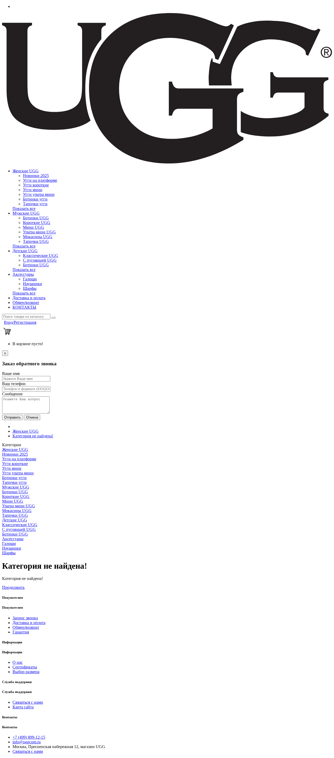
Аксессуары (23, 274)
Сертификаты (25, 667)
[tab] (167, 449)
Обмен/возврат (26, 302)
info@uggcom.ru (27, 742)
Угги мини (32, 189)
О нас (18, 662)
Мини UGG (33, 227)
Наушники (32, 283)
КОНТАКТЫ (24, 307)
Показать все (24, 208)
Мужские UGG (26, 213)
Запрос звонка (25, 618)
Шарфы (30, 288)
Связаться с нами (28, 702)
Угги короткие (36, 185)
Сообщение (12, 394)
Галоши (30, 279)
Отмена (32, 417)
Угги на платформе (40, 180)
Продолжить (13, 587)
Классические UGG (40, 255)
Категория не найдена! (33, 436)
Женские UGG (26, 171)
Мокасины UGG (37, 236)
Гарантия (21, 632)
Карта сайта (23, 707)
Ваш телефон (14, 383)
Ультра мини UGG (39, 232)
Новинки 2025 (36, 175)
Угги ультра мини (39, 194)
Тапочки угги (35, 204)
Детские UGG (25, 251)
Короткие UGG (36, 222)
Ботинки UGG (36, 218)
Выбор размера (26, 671)
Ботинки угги (35, 199)
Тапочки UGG (36, 241)
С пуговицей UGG (40, 260)
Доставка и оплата (29, 298)
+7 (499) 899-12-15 (29, 737)
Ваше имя (11, 373)
